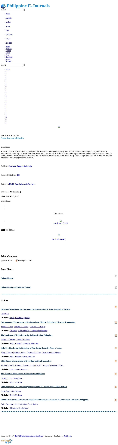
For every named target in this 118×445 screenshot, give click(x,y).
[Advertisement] (59, 419)
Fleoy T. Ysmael (7, 353)
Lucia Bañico (33, 404)
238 (18, 175)
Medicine (34, 343)
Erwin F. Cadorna (23, 340)
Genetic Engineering (22, 318)
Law (11, 369)
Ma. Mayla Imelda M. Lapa (11, 365)
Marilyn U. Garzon (21, 327)
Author (8, 22)
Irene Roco (18, 378)
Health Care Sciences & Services (21, 184)
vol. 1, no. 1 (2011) (61, 223)
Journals (9, 18)
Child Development (21, 369)
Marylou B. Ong (21, 404)
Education (13, 331)
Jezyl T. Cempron (42, 365)
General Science (21, 356)
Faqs (7, 30)
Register (9, 43)
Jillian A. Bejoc (19, 353)
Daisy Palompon (7, 404)
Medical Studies (24, 331)
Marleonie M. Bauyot (37, 327)
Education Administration (19, 408)
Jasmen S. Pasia (7, 327)
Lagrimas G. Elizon (34, 353)
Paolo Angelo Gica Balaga (11, 391)
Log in (8, 39)
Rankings (9, 34)
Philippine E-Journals (28, 5)
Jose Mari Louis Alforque (51, 353)
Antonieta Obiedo (56, 365)
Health (12, 318)
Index (8, 69)
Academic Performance (38, 331)
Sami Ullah (5, 314)
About (8, 26)
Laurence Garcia (28, 365)
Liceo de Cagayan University (20, 166)
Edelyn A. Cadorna (8, 340)
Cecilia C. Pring (7, 378)
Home (8, 14)
